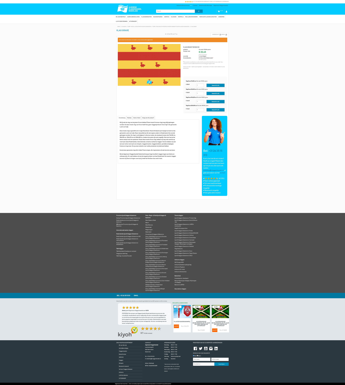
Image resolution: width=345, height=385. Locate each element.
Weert (147, 222)
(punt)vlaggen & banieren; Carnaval (184, 240)
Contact (195, 5)
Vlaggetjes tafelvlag (121, 253)
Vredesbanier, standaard (181, 278)
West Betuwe (149, 225)
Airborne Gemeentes (180, 271)
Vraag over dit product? (148, 118)
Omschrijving (122, 118)
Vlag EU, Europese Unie (181, 228)
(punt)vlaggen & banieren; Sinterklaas (185, 237)
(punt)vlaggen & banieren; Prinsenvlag (185, 218)
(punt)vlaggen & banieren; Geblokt (184, 246)
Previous (120, 314)
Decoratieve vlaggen (180, 289)
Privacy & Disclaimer (166, 383)
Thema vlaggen (179, 215)
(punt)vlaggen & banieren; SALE (183, 255)
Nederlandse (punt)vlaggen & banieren (127, 234)
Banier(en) (178, 276)
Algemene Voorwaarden (121, 383)
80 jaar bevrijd (121, 17)
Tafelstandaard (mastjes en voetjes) (126, 251)
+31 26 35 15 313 (150, 356)
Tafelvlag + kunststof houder (124, 256)
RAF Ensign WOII (179, 262)
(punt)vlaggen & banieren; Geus (183, 251)
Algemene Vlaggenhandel (220, 5)
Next (169, 314)
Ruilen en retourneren (182, 6)
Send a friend (136, 118)
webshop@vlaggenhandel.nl (213, 170)
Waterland (148, 232)
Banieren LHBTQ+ (179, 284)
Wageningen (149, 229)
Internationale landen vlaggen (124, 230)
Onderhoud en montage (205, 5)
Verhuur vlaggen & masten (208, 17)
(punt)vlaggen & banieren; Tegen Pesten (186, 253)
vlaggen (173, 17)
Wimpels (181, 17)
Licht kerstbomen (121, 21)
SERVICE (166, 17)
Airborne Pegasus (180, 267)
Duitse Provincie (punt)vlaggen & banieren (128, 218)
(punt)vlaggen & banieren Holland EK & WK (186, 233)
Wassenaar (148, 227)
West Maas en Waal (150, 220)
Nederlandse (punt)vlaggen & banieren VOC (128, 236)
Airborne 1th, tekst (180, 269)
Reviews (129, 118)
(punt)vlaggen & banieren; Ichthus (184, 235)
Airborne (221, 17)
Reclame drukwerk (191, 17)
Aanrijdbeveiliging (133, 17)
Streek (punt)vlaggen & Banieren (154, 234)
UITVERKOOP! (133, 21)
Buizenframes (158, 17)
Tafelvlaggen (119, 248)
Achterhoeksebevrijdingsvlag (183, 264)
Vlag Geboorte (179, 248)
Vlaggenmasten (146, 17)
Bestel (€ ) (215, 85)
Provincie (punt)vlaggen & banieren (126, 215)
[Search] (199, 11)
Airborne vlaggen (179, 259)
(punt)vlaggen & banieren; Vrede (184, 230)
